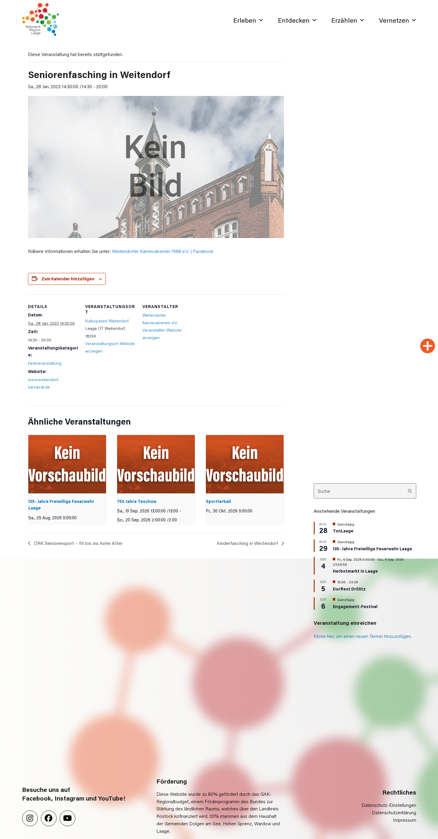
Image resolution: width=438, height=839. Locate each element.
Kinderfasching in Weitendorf (248, 543)
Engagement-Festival (355, 606)
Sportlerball (218, 501)
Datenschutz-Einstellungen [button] (388, 805)
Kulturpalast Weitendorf (106, 321)
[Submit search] (410, 491)
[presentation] (67, 464)
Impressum (404, 820)
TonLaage (343, 531)
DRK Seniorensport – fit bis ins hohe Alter (77, 543)
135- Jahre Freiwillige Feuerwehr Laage (372, 548)
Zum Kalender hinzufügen (67, 279)
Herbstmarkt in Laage (355, 571)
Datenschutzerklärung (394, 812)
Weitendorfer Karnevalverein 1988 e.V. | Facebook (162, 251)
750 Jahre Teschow (136, 501)
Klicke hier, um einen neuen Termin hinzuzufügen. (363, 636)
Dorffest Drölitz (349, 589)
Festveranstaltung (44, 363)
